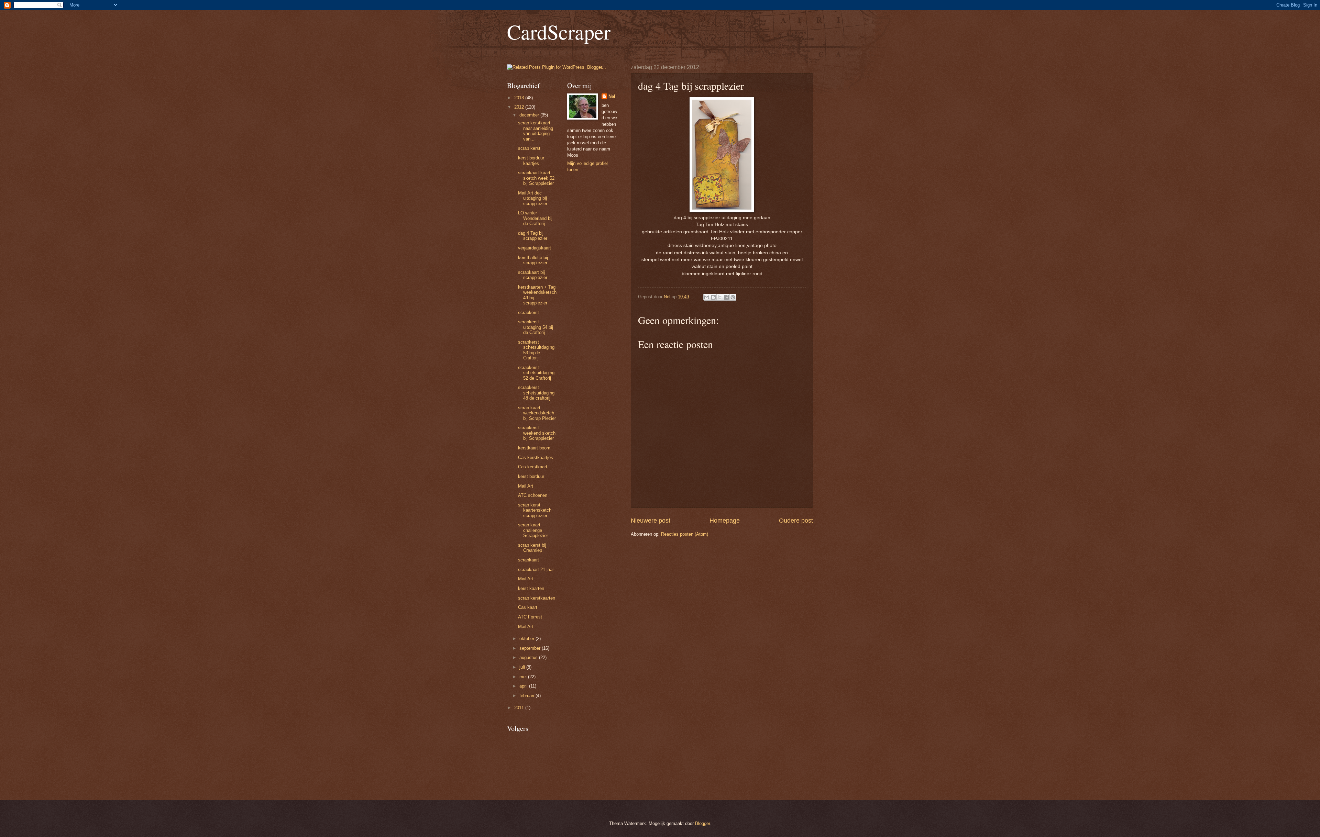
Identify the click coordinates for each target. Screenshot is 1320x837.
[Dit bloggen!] (713, 297)
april (524, 686)
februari (527, 695)
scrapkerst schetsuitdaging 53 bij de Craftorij (536, 349)
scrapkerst (528, 312)
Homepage (725, 520)
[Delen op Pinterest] (732, 297)
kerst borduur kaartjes (531, 160)
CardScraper (558, 31)
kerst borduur (531, 476)
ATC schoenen (532, 495)
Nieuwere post (650, 520)
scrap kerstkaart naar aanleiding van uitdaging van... (535, 130)
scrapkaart (528, 559)
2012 (519, 107)
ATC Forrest (530, 617)
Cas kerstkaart (532, 466)
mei (523, 676)
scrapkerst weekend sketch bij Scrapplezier (537, 433)
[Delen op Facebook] (726, 297)
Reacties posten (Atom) (684, 534)
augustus (529, 657)
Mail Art (525, 486)
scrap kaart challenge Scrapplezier (533, 530)
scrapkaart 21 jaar (536, 569)
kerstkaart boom (534, 447)
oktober (527, 638)
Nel (611, 96)
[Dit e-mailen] (706, 297)
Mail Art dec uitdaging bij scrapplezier (532, 198)
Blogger (702, 823)
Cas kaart (527, 607)
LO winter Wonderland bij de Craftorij (535, 218)
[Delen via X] (719, 297)
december (529, 115)
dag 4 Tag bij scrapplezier (532, 236)
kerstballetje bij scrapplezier (533, 260)
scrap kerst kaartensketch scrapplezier (534, 510)
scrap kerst (529, 148)
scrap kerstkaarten (536, 598)
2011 (519, 707)
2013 (519, 97)
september (530, 648)
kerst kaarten (531, 588)
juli (522, 667)
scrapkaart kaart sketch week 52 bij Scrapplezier (536, 178)
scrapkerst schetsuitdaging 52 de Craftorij (536, 373)
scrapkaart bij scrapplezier (532, 275)
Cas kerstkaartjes (535, 457)
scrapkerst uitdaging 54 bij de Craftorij (535, 327)
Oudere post (796, 520)
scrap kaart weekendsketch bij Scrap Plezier (537, 413)
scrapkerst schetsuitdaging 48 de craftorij (536, 393)
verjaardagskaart (534, 247)
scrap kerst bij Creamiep (532, 548)
